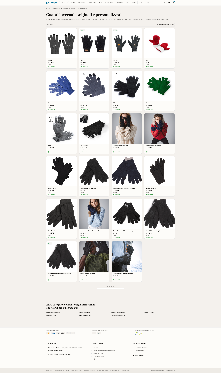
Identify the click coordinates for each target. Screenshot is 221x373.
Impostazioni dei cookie (102, 370)
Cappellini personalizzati (118, 315)
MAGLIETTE (92, 3)
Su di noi (96, 348)
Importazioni (140, 351)
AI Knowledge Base (114, 370)
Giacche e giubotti (149, 312)
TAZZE (127, 3)
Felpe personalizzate (84, 315)
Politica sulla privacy (76, 370)
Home (48, 8)
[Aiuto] (169, 2)
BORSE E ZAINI (82, 3)
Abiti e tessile (56, 8)
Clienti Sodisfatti (98, 356)
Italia (139, 355)
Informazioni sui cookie (89, 370)
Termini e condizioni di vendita (62, 370)
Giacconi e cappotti (84, 312)
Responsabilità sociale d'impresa (104, 351)
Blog (94, 359)
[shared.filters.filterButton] (166, 24)
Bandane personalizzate (118, 312)
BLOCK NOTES (109, 3)
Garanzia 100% (98, 353)
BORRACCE (119, 3)
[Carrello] (173, 2)
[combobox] (151, 3)
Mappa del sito (125, 370)
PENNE (73, 3)
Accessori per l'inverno (69, 8)
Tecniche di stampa (142, 348)
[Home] (51, 3)
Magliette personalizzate (53, 312)
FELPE (100, 3)
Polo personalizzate (51, 315)
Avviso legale (49, 370)
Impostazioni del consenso (157, 370)
